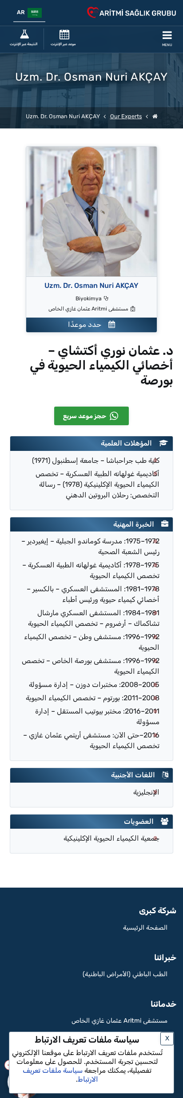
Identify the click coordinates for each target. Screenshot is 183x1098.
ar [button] (22, 12)
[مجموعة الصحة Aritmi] (155, 116)
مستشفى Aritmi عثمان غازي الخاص (119, 1020)
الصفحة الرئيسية (145, 927)
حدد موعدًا (88, 324)
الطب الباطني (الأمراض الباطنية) (125, 974)
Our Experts (126, 116)
